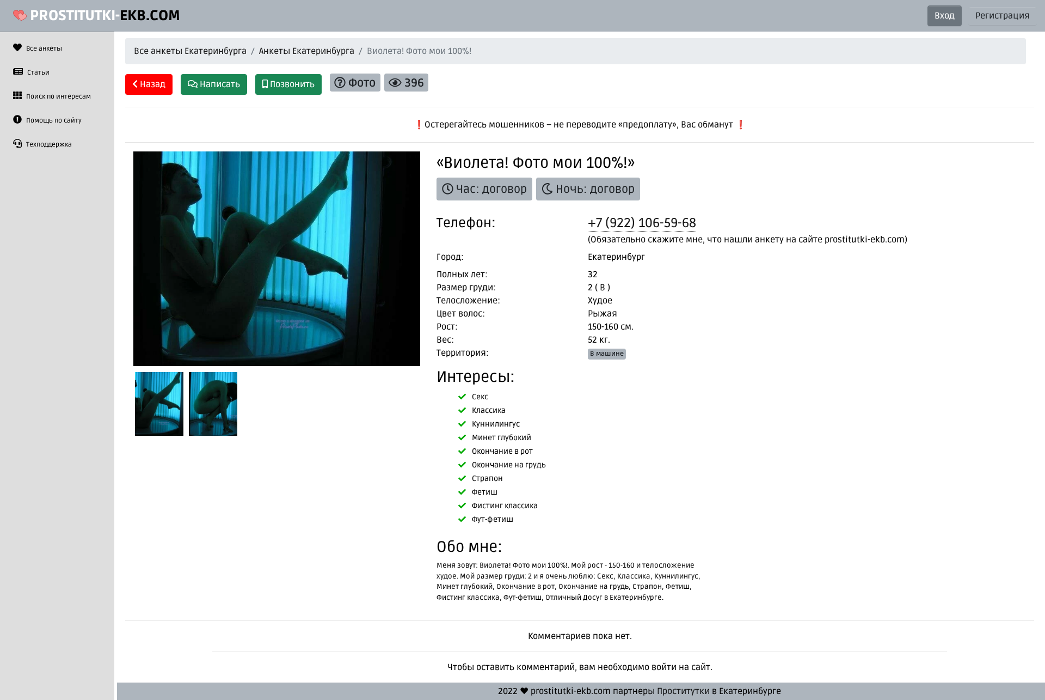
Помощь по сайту (53, 121)
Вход (945, 15)
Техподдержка (48, 145)
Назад (151, 84)
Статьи (38, 73)
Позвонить (291, 84)
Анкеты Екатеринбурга (306, 51)
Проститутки (683, 691)
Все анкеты (43, 49)
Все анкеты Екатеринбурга (190, 51)
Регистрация (1002, 15)
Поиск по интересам (57, 97)
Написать (219, 84)
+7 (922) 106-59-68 (642, 223)
